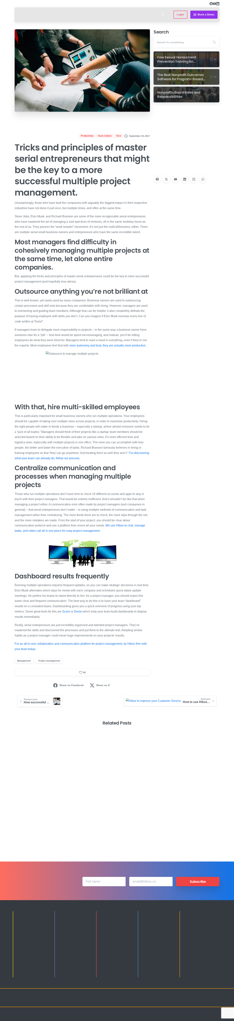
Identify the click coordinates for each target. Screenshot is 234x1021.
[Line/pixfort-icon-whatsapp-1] (215, 1001)
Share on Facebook (71, 685)
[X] (166, 179)
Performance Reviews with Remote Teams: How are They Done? (87, 823)
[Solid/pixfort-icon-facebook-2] (186, 1001)
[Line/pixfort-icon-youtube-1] (201, 1001)
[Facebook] (211, 3)
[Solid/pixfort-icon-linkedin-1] (193, 1001)
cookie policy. (143, 1017)
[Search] (162, 14)
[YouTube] (214, 3)
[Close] (155, 1017)
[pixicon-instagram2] (179, 1001)
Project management (49, 661)
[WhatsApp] (203, 179)
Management (24, 661)
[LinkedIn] (217, 3)
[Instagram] (193, 179)
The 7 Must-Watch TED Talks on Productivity (142, 825)
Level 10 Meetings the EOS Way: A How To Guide (37, 825)
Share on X (103, 685)
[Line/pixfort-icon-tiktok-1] (208, 1001)
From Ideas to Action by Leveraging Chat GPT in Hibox (192, 823)
